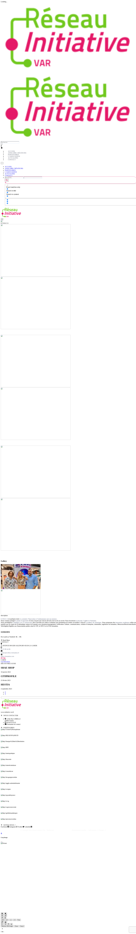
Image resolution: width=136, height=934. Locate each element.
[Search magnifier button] (7, 180)
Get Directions (5, 662)
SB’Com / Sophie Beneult (62, 830)
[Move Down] (11, 924)
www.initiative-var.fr (7, 712)
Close (16, 926)
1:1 (11, 920)
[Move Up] (8, 924)
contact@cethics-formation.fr (10, 653)
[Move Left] (2, 924)
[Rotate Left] (2, 916)
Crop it (22, 926)
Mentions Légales (111, 830)
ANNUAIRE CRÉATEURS (14, 168)
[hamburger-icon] (2, 163)
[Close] (2, 928)
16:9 (3, 920)
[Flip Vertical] (5, 918)
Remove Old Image (7, 926)
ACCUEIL (8, 166)
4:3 (7, 920)
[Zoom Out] (5, 914)
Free (18, 920)
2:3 (14, 920)
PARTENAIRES (10, 170)
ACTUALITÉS (10, 174)
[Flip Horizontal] (2, 918)
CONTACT (8, 175)
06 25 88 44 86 (5, 649)
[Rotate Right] (5, 916)
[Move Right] (5, 924)
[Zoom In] (2, 914)
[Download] (5, 922)
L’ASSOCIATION (11, 172)
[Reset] (2, 922)
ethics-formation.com (7, 656)
